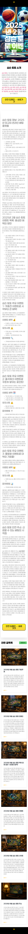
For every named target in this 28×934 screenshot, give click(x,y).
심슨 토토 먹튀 (8, 89)
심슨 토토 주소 (6, 87)
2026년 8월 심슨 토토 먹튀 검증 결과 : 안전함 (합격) (14, 764)
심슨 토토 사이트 (14, 87)
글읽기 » (5, 690)
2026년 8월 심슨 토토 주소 (13, 904)
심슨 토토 (4, 73)
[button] (14, 2)
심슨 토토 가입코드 (14, 91)
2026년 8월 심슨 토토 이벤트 (13, 811)
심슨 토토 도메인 (17, 89)
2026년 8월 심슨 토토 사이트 (13, 856)
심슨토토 (7, 79)
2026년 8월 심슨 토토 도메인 (13, 716)
